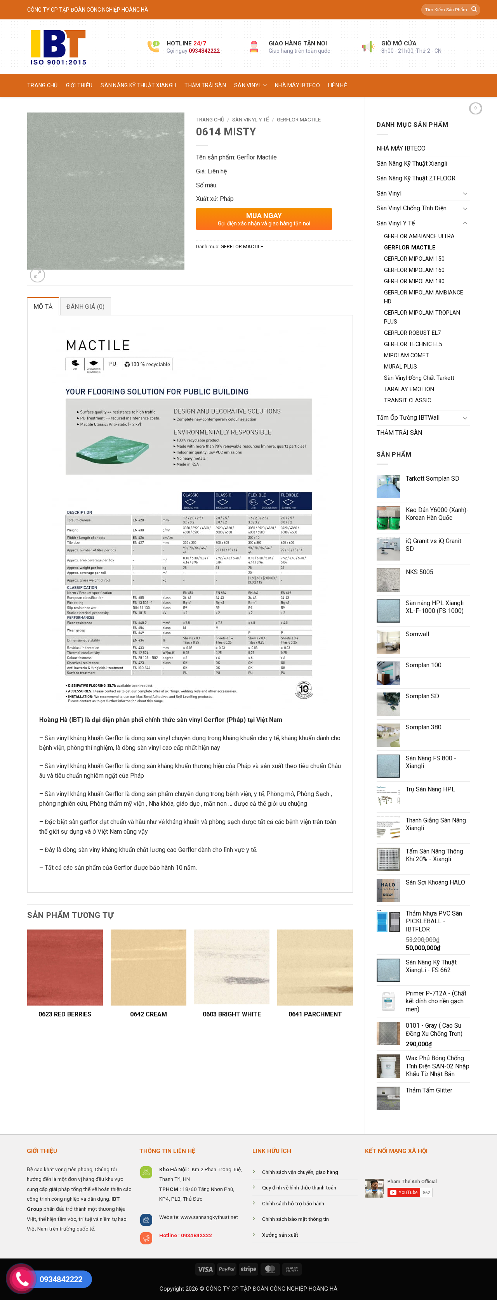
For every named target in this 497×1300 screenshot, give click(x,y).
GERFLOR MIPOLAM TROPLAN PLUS (422, 317)
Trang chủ (42, 85)
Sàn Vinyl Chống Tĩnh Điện (412, 208)
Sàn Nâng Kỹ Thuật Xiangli (138, 85)
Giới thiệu (79, 85)
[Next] (352, 982)
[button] (37, 275)
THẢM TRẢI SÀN (205, 85)
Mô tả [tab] (43, 306)
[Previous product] (476, 108)
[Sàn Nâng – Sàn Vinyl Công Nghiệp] (81, 46)
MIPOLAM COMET (406, 355)
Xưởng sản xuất (280, 1235)
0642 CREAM (148, 1014)
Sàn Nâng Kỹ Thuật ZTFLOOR (416, 178)
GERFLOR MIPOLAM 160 (414, 270)
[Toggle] (465, 193)
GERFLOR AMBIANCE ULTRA (419, 236)
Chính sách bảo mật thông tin (295, 1219)
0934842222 (204, 51)
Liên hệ (337, 85)
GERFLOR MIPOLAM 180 (414, 281)
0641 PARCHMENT (315, 1014)
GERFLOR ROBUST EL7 (412, 333)
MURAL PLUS (400, 367)
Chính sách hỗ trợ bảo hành (293, 1203)
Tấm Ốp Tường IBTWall (408, 417)
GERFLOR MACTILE (410, 247)
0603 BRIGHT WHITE (232, 1014)
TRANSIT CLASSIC (407, 400)
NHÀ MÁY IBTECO (297, 85)
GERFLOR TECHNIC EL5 (413, 344)
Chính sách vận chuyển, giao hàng (300, 1172)
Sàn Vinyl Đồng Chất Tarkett (419, 378)
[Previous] (27, 982)
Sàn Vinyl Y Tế (396, 223)
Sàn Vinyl (248, 85)
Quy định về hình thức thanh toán (299, 1187)
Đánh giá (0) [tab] (85, 306)
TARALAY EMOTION (409, 389)
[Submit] (474, 10)
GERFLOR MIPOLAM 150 (414, 259)
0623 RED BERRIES (64, 1014)
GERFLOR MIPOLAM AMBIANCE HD (423, 297)
